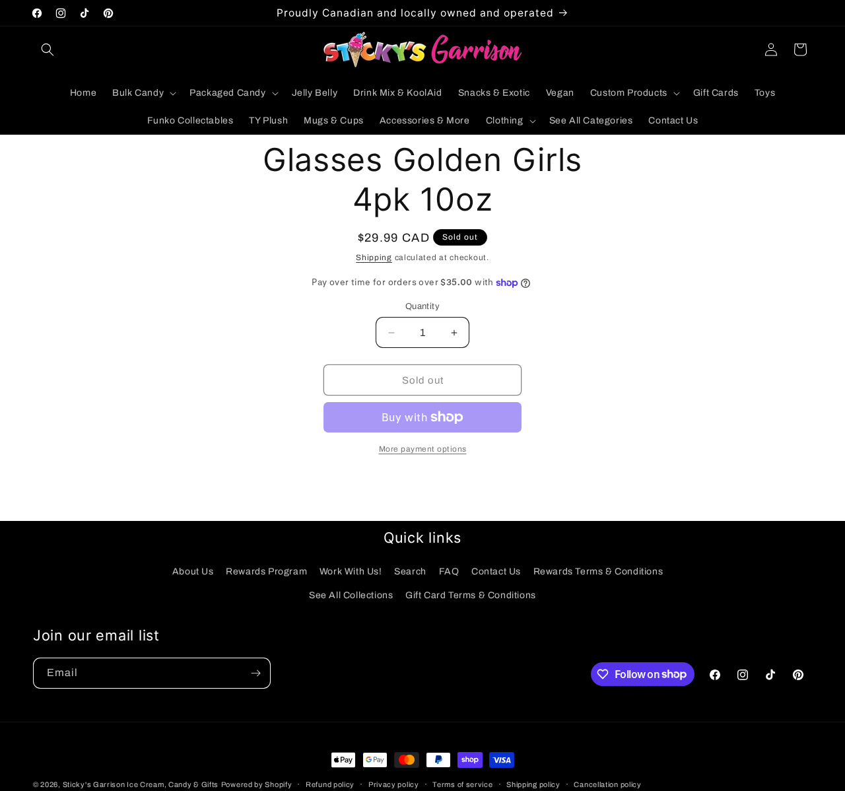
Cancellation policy (607, 784)
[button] (47, 49)
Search (410, 571)
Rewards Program (266, 571)
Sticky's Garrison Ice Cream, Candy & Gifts (141, 784)
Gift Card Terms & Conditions (470, 595)
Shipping (374, 257)
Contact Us (496, 571)
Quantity (422, 306)
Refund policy (330, 784)
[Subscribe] (255, 673)
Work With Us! (351, 571)
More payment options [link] (423, 449)
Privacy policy (393, 784)
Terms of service (462, 784)
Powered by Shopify (256, 784)
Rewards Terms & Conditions (598, 571)
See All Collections (351, 595)
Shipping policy (533, 784)
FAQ (449, 571)
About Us (193, 571)
